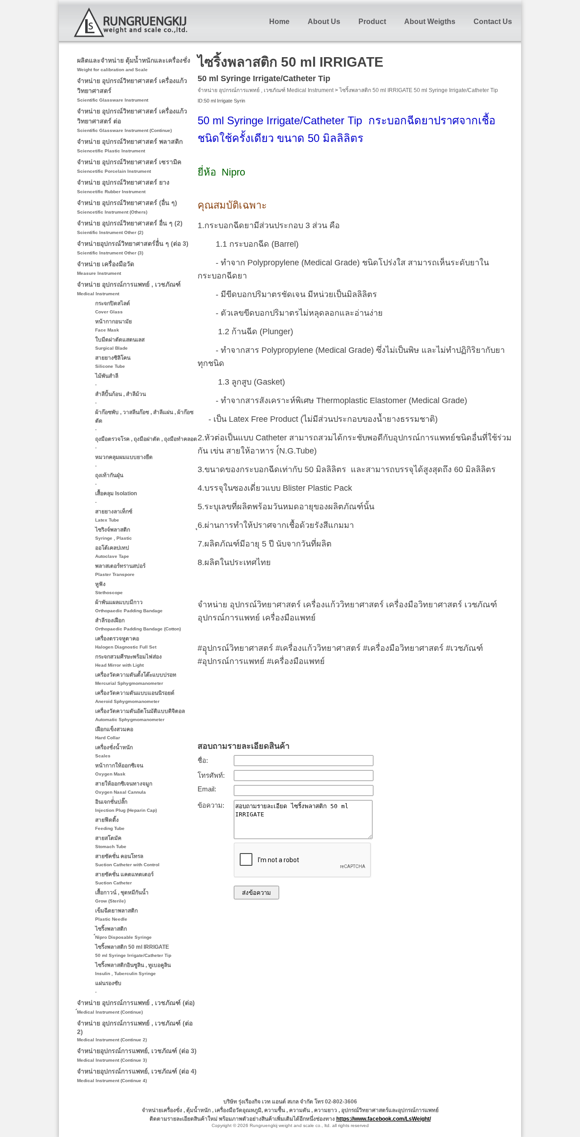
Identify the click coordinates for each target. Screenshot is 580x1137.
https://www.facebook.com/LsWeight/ (383, 1119)
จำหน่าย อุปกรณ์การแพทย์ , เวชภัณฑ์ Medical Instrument (266, 90)
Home (279, 21)
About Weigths (429, 21)
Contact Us (493, 21)
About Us (324, 21)
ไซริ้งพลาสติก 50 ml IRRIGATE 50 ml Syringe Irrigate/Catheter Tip (418, 90)
